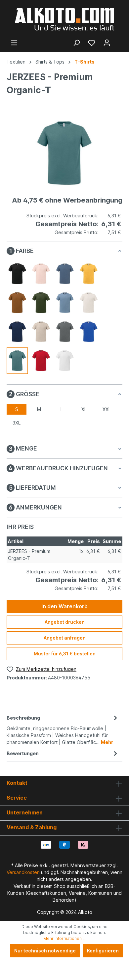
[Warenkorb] (118, 40)
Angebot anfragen (65, 638)
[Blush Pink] (41, 274)
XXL (107, 409)
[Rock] (64, 331)
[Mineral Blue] (64, 302)
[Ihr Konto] (106, 43)
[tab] (63, 729)
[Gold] (88, 274)
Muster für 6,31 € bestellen (65, 653)
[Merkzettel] (91, 43)
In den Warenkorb (64, 606)
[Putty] (41, 331)
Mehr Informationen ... (64, 938)
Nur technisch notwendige (45, 950)
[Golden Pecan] (17, 302)
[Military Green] (41, 302)
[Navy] (17, 331)
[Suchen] (76, 43)
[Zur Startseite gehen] (64, 19)
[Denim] (64, 274)
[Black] (17, 274)
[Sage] (17, 360)
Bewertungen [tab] (23, 753)
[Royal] (88, 331)
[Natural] (88, 302)
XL (84, 409)
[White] (64, 360)
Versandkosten (23, 872)
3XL (17, 422)
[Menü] (14, 43)
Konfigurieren (103, 950)
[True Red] (41, 360)
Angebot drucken (65, 622)
